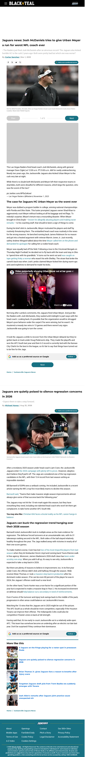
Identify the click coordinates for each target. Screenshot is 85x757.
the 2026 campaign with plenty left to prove (38, 471)
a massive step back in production (49, 574)
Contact (43, 728)
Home (9, 372)
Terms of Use (12, 737)
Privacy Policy (64, 733)
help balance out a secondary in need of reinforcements (47, 592)
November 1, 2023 (41, 196)
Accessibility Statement (68, 737)
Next (72, 118)
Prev (13, 118)
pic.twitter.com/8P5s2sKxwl (19, 193)
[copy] (20, 62)
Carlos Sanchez (12, 57)
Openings (25, 728)
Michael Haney (12, 405)
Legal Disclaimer (47, 737)
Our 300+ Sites (64, 728)
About (9, 728)
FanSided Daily (28, 733)
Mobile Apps (11, 733)
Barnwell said (12, 494)
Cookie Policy (27, 737)
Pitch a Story (45, 733)
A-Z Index (10, 741)
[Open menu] (5, 3)
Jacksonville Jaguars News (25, 372)
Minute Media (16, 747)
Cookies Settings (28, 741)
